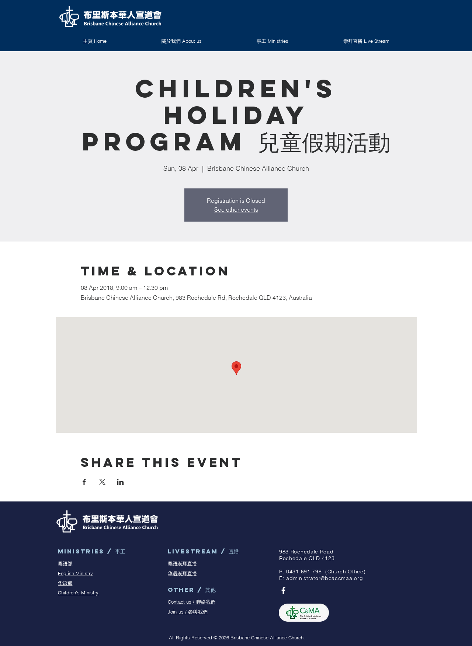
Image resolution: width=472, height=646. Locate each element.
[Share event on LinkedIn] (120, 482)
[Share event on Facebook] (84, 482)
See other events (236, 209)
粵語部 (65, 563)
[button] (272, 40)
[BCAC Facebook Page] (283, 590)
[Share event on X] (102, 482)
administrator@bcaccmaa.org (324, 578)
